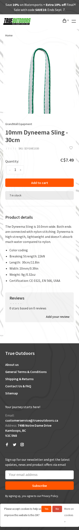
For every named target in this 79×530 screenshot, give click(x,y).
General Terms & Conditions (26, 372)
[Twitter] (14, 445)
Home (9, 35)
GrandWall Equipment (18, 124)
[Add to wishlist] (71, 148)
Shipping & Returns (19, 379)
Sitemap (11, 393)
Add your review (58, 316)
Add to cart (39, 183)
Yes (46, 509)
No (57, 509)
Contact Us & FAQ (18, 386)
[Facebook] (7, 445)
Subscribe (39, 485)
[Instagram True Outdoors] (22, 445)
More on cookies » (69, 515)
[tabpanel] (39, 79)
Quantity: (12, 161)
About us (12, 364)
